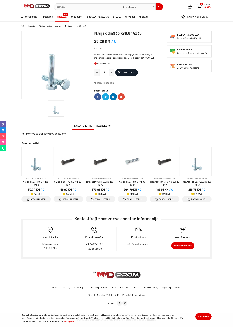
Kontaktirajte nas (183, 245)
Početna (48, 17)
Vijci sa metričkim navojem (50, 26)
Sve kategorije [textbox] (129, 7)
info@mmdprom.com (138, 244)
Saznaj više (69, 321)
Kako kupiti (77, 17)
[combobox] (138, 6)
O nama (117, 17)
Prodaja (62, 15)
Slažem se (203, 316)
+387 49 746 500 (199, 17)
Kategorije (31, 17)
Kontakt (143, 17)
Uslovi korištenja (151, 287)
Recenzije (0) (103, 125)
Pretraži (159, 6)
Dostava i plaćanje (98, 17)
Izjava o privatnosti (171, 287)
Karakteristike (83, 125)
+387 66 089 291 (94, 248)
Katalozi (130, 17)
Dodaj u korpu (128, 72)
